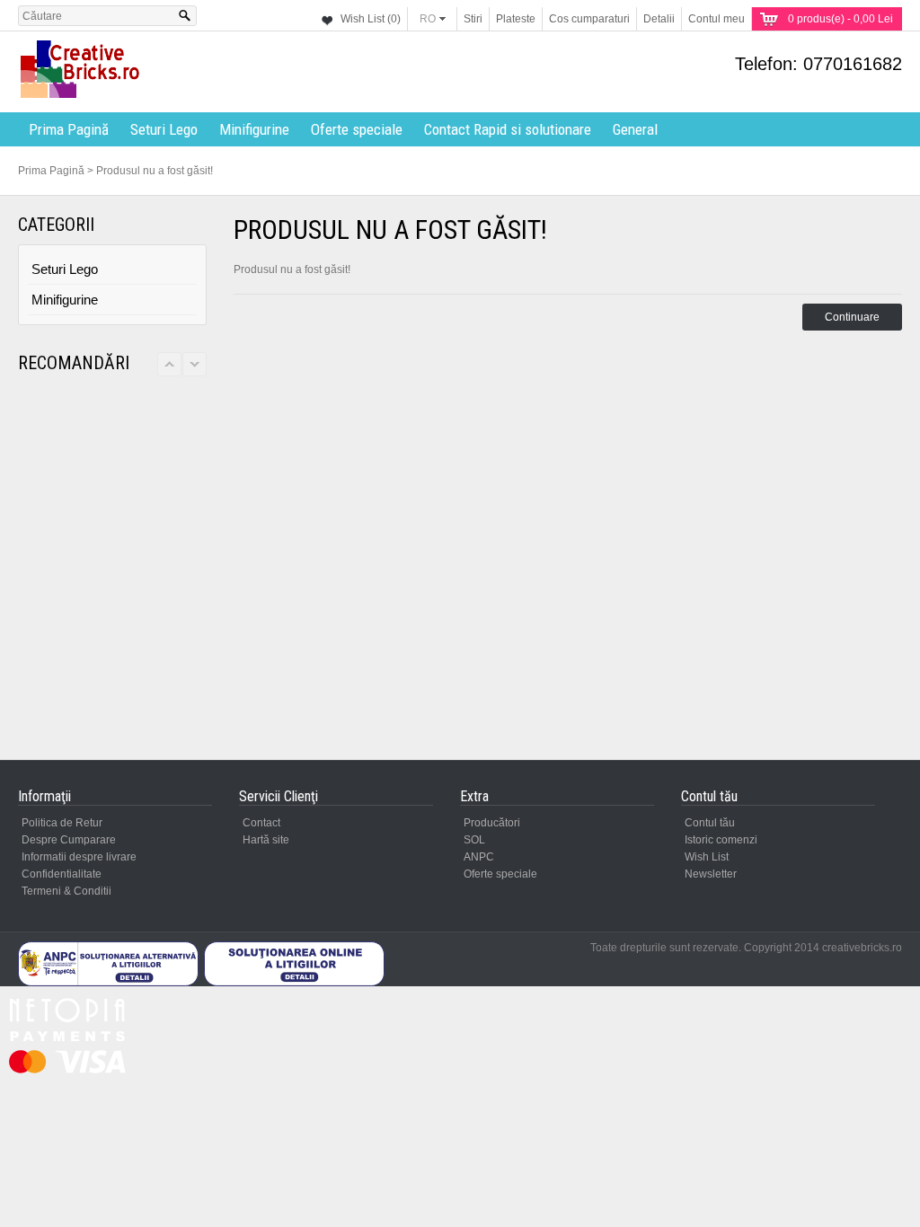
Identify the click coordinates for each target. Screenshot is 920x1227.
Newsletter (711, 874)
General (635, 129)
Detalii (659, 19)
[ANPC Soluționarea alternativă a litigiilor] (108, 982)
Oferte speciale (356, 129)
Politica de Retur (62, 823)
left (169, 364)
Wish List (707, 857)
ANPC (479, 857)
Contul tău (710, 823)
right (194, 364)
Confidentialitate (62, 874)
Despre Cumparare (69, 840)
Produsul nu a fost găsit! (154, 170)
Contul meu (716, 19)
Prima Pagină (69, 129)
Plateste (515, 19)
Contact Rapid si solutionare (507, 129)
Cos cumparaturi (589, 19)
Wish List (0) (371, 19)
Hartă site (266, 840)
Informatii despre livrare (79, 857)
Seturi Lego (164, 129)
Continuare (852, 317)
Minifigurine (254, 129)
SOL (474, 840)
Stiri (473, 19)
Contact (261, 823)
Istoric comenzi (721, 840)
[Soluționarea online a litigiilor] (294, 982)
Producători (492, 823)
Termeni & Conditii (66, 891)
